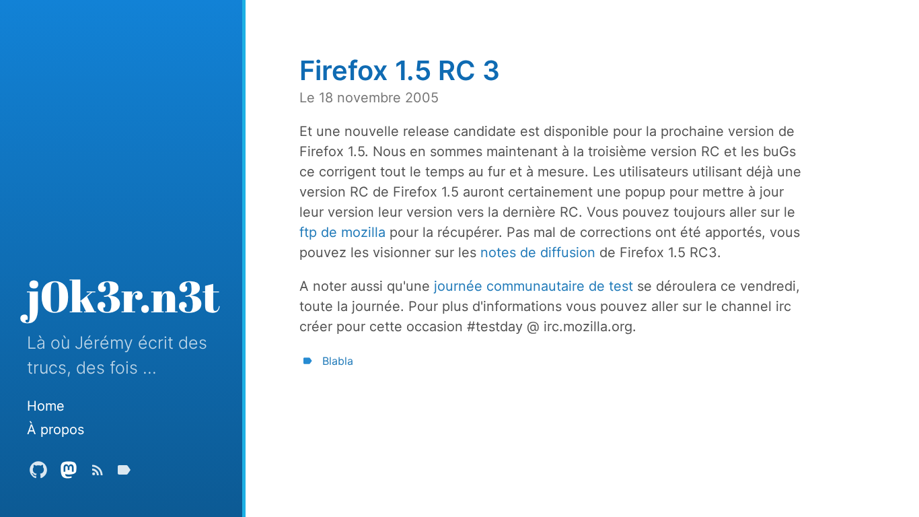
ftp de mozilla (342, 232)
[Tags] (124, 473)
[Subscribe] (97, 473)
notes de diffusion (537, 252)
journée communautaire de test (533, 286)
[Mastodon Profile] (68, 473)
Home (46, 406)
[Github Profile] (38, 473)
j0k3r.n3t (123, 295)
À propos (55, 429)
